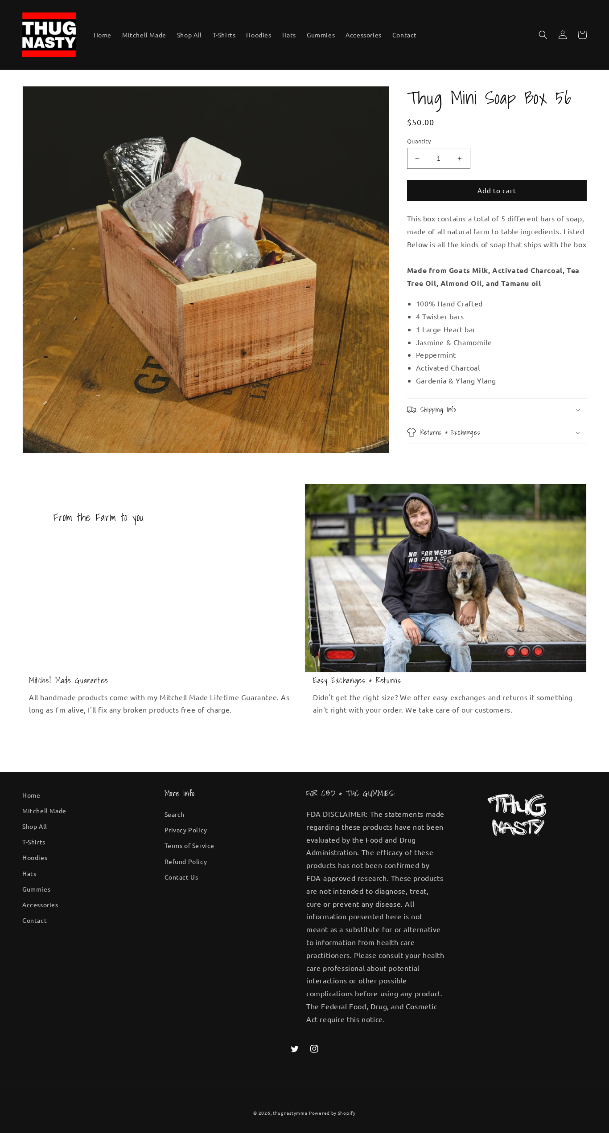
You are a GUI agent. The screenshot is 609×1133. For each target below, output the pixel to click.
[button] (543, 35)
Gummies (36, 889)
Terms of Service (190, 845)
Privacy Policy (186, 830)
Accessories (40, 905)
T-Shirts (33, 842)
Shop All (34, 826)
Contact (34, 920)
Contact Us (181, 877)
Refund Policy (186, 861)
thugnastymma (290, 1112)
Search (175, 814)
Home (31, 795)
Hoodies (34, 857)
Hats (29, 873)
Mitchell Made (44, 811)
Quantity (419, 141)
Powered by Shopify (332, 1112)
